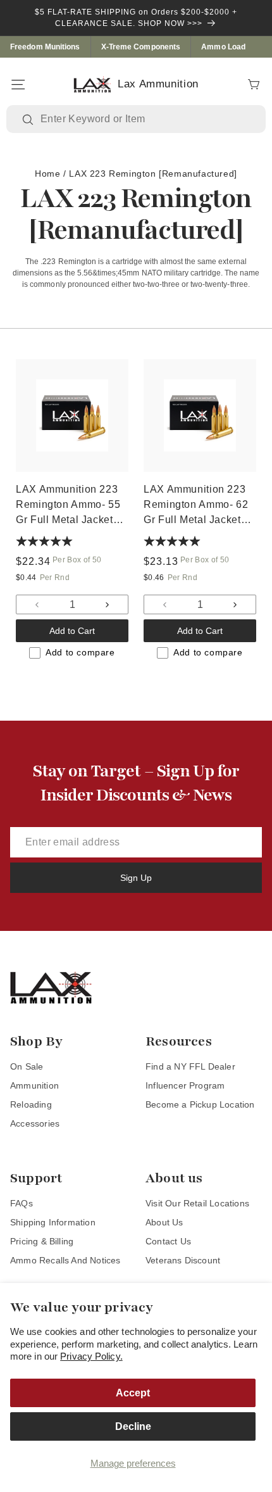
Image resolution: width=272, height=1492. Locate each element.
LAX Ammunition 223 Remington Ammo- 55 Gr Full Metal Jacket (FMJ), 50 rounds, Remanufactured (68, 506)
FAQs (21, 1203)
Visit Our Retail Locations (197, 1203)
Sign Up (136, 878)
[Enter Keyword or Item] (29, 120)
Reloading (31, 1104)
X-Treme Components (141, 46)
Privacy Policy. (91, 1356)
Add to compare (80, 652)
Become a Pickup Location (200, 1104)
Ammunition (34, 1085)
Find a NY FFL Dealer (190, 1066)
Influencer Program (185, 1085)
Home (47, 173)
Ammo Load (223, 46)
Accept (133, 1393)
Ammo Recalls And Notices (65, 1260)
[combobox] (145, 119)
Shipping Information (53, 1222)
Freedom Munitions (45, 46)
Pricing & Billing (41, 1241)
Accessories (34, 1123)
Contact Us (168, 1241)
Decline (133, 1426)
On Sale (26, 1066)
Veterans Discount (182, 1260)
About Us (164, 1222)
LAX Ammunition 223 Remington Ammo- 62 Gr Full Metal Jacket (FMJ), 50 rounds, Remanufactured (196, 506)
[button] (17, 84)
